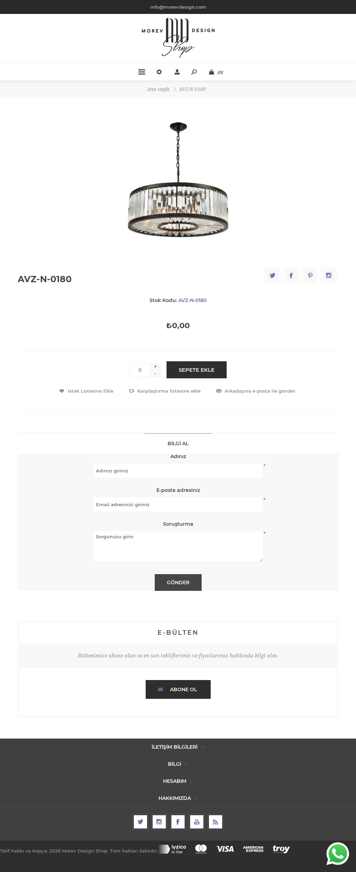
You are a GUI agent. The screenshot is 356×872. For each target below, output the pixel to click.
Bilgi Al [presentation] (178, 443)
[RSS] (215, 821)
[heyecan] (140, 821)
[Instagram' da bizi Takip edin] (159, 821)
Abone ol (183, 689)
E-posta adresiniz (178, 490)
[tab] (178, 443)
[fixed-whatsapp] (337, 853)
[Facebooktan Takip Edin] (178, 821)
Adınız (178, 456)
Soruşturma (178, 524)
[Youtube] (196, 821)
